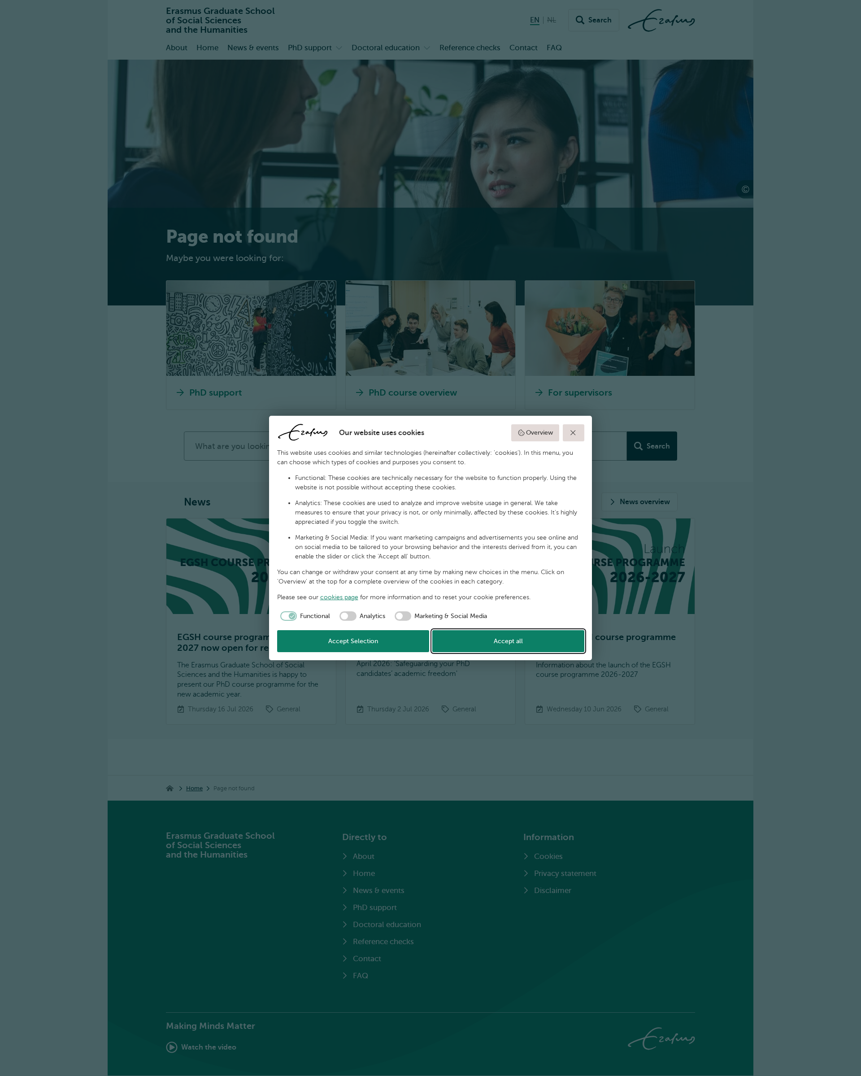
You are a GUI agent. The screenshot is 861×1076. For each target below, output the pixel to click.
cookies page (339, 597)
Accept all (508, 641)
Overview (539, 432)
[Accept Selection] (573, 432)
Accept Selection (353, 641)
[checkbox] (303, 616)
